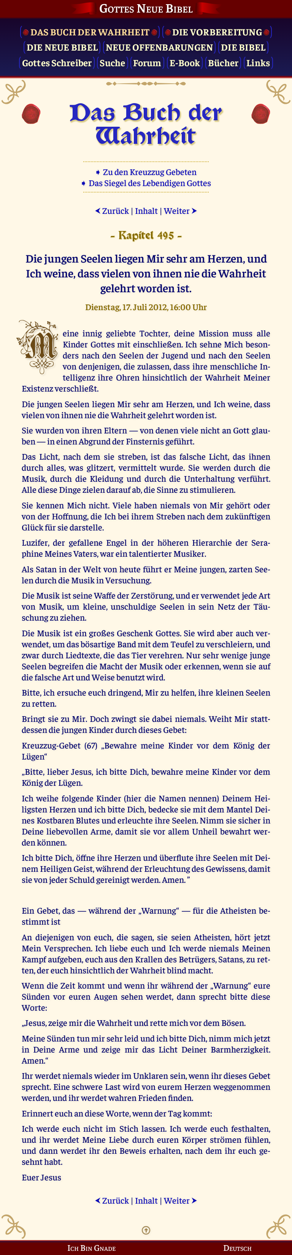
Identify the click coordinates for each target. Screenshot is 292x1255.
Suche (112, 62)
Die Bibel (243, 47)
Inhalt (146, 210)
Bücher (223, 62)
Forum (147, 62)
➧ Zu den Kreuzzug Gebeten (146, 171)
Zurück (112, 210)
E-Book (185, 62)
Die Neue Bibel (62, 47)
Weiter (180, 210)
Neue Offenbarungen (159, 47)
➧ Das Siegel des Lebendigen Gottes (146, 182)
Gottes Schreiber (57, 62)
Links (258, 62)
